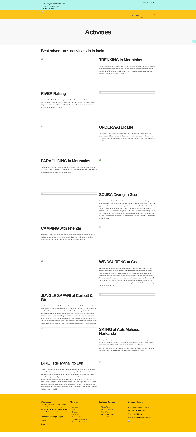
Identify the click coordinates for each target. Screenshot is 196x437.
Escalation (75, 412)
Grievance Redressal (78, 417)
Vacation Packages (107, 414)
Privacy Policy (105, 407)
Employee (44, 424)
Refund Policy (105, 412)
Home (138, 15)
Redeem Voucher (149, 2)
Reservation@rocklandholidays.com (139, 417)
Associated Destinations (79, 422)
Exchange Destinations (79, 419)
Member (43, 420)
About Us (139, 18)
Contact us (75, 414)
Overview (75, 407)
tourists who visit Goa (133, 270)
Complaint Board (106, 417)
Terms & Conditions (107, 409)
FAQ (73, 409)
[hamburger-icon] (154, 14)
